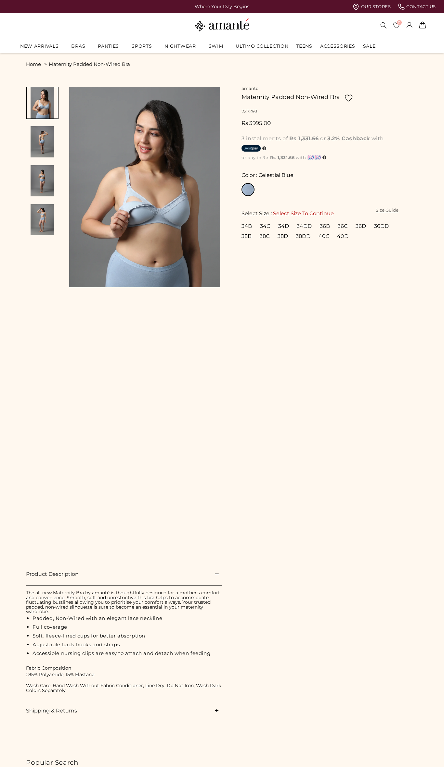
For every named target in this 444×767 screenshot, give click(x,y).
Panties (108, 46)
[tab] (42, 103)
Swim (216, 46)
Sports (142, 46)
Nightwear (180, 46)
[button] (41, 46)
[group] (222, 6)
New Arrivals (39, 46)
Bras (78, 46)
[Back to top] (428, 753)
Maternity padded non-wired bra (89, 64)
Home (33, 64)
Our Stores (375, 6)
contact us (420, 6)
